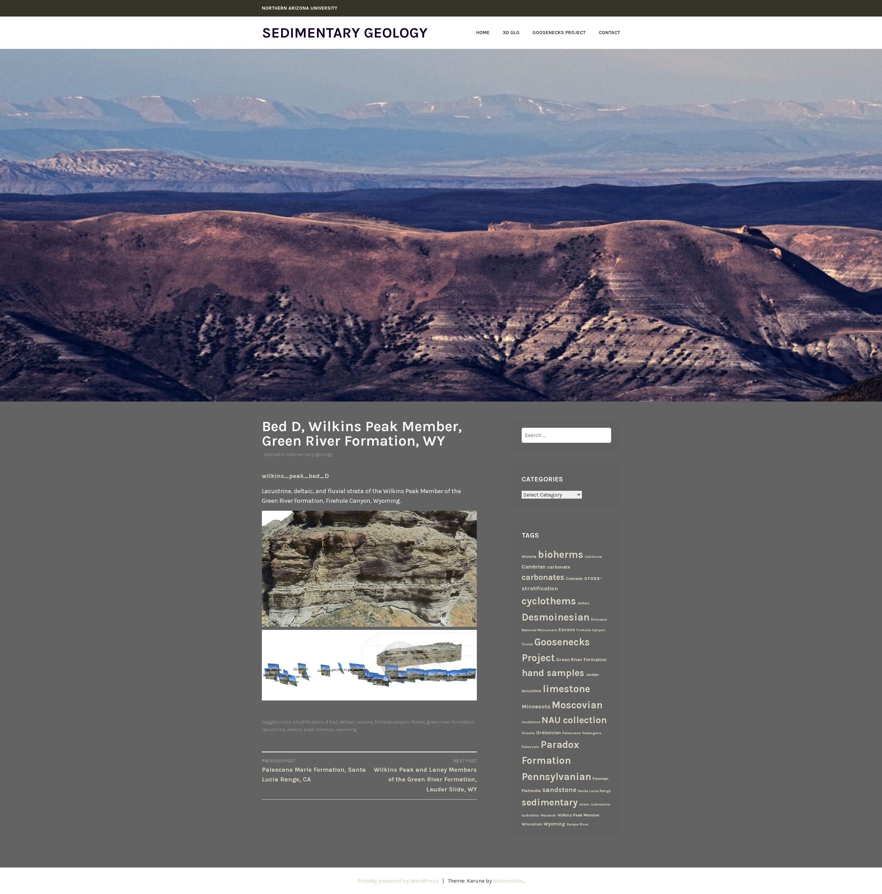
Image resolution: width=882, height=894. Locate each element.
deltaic (347, 722)
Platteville (531, 790)
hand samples (553, 672)
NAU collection (574, 720)
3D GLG (511, 32)
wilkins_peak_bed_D (295, 476)
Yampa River (577, 824)
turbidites (530, 815)
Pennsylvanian (556, 776)
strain (584, 804)
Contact (609, 32)
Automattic (508, 880)
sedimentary (550, 802)
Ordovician (548, 732)
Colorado (574, 578)
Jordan (592, 674)
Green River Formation (450, 722)
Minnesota (536, 706)
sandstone (559, 790)
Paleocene (571, 733)
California (593, 556)
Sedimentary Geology (345, 32)
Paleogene (591, 733)
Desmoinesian (555, 617)
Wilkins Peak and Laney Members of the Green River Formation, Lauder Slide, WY (425, 775)
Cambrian (534, 567)
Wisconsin (532, 824)
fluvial (417, 722)
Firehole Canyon (392, 722)
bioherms (560, 554)
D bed (331, 722)
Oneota (528, 733)
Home (483, 32)
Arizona (529, 556)
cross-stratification (300, 722)
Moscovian (577, 705)
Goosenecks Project (559, 32)
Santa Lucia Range (594, 791)
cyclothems (549, 601)
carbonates (543, 577)
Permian (600, 778)
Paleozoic (530, 747)
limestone (566, 689)
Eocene (364, 722)
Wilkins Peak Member (311, 729)
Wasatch (548, 815)
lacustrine (273, 729)
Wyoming (347, 729)
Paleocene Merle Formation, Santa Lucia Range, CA (314, 770)
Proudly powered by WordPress (398, 880)
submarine (600, 804)
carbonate (558, 567)
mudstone (531, 722)
